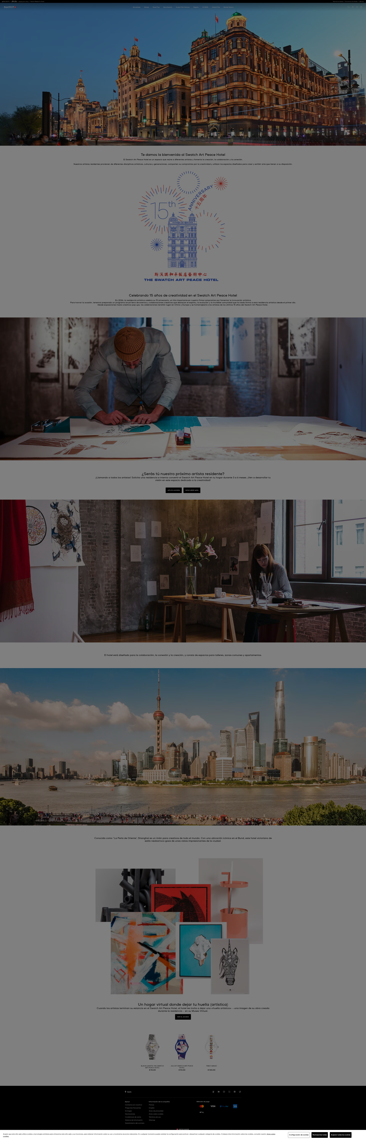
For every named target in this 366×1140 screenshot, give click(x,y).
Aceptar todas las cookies (340, 1135)
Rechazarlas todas (320, 1135)
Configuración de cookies (299, 1135)
